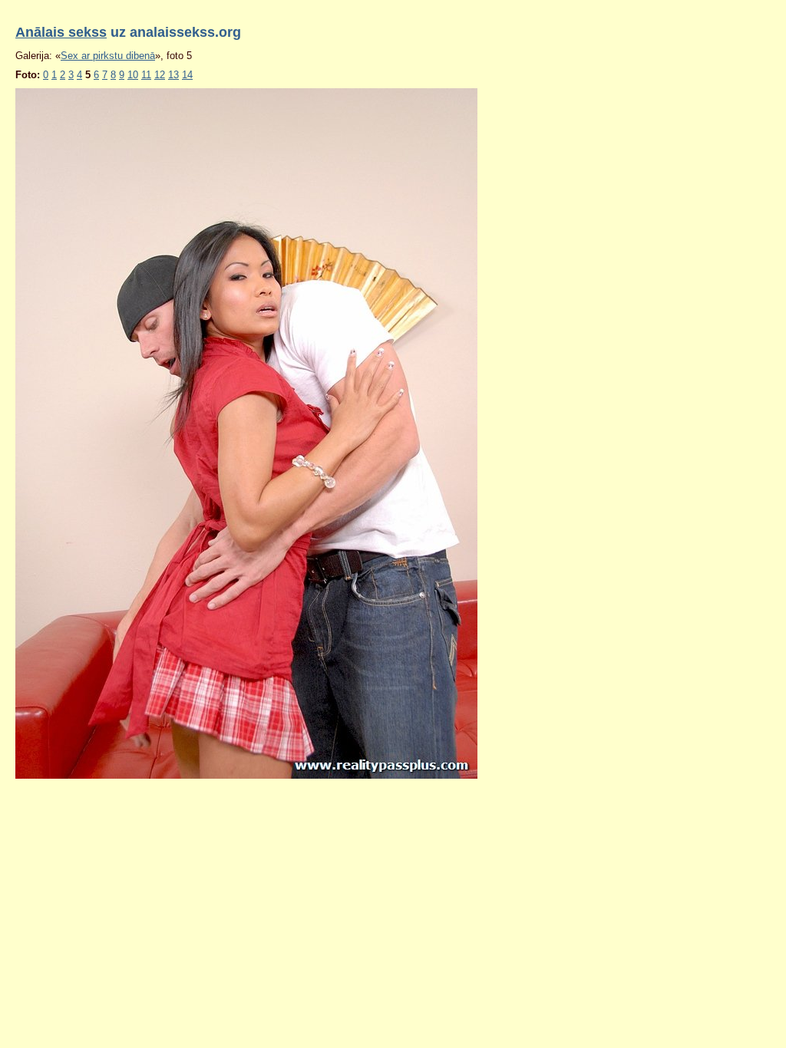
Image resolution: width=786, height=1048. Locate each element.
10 (132, 75)
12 (159, 75)
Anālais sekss (61, 32)
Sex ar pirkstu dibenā (108, 55)
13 (173, 75)
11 (146, 75)
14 (187, 75)
